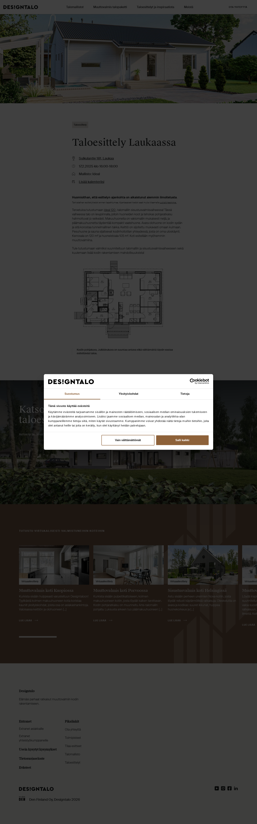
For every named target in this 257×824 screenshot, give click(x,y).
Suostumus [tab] (72, 393)
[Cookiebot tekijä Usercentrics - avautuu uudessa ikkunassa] (192, 381)
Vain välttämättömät (128, 440)
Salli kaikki (182, 440)
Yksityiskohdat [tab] (128, 393)
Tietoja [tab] (184, 393)
